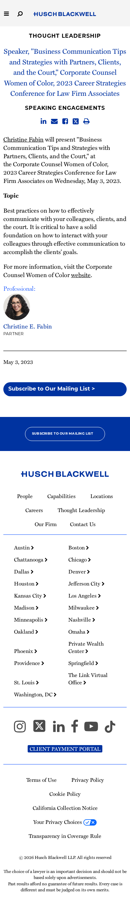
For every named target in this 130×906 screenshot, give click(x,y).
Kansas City (28, 595)
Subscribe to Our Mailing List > (51, 389)
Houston (25, 583)
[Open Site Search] (20, 13)
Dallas (22, 571)
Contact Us (83, 524)
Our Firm (46, 524)
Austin (22, 547)
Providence (27, 663)
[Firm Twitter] (42, 729)
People (25, 496)
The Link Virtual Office (88, 678)
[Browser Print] (86, 121)
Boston (77, 547)
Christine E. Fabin (27, 326)
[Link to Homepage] (65, 14)
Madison (25, 607)
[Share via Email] (54, 121)
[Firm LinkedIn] (62, 729)
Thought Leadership (65, 36)
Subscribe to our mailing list (62, 434)
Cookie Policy (65, 794)
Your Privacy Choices (58, 822)
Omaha (77, 631)
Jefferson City (85, 583)
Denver (77, 571)
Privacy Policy (87, 779)
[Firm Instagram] (23, 729)
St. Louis (25, 682)
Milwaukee (82, 607)
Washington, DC (34, 694)
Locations (101, 496)
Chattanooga (29, 559)
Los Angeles (83, 595)
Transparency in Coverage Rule (65, 836)
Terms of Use (41, 779)
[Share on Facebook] (65, 121)
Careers (34, 510)
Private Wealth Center (86, 647)
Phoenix (24, 651)
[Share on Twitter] (75, 121)
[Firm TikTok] (110, 729)
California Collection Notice (65, 808)
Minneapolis (29, 619)
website (81, 274)
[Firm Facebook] (77, 729)
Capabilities (61, 496)
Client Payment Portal (65, 748)
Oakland (24, 631)
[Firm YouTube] (94, 729)
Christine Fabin (23, 139)
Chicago (78, 559)
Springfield (81, 663)
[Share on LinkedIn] (43, 121)
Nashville (80, 619)
